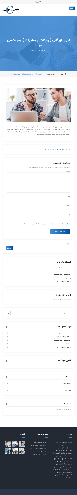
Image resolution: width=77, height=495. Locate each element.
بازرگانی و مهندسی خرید (63, 281)
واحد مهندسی (66, 278)
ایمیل (68, 205)
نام (68, 196)
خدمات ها (68, 387)
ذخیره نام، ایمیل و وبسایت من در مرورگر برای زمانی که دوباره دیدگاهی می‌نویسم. (43, 224)
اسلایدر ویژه (51, 74)
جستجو (69, 244)
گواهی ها (68, 390)
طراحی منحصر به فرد (64, 267)
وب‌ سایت (67, 215)
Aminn (32, 51)
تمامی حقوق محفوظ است (38, 492)
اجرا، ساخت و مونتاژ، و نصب (62, 274)
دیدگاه (67, 171)
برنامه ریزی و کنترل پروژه (63, 271)
